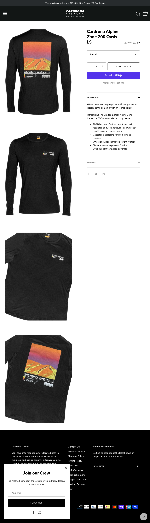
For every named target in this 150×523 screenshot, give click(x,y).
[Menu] (5, 13)
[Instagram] (39, 512)
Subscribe (36, 503)
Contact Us (74, 446)
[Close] (66, 468)
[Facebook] (33, 512)
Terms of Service (76, 451)
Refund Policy (75, 460)
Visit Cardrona (75, 470)
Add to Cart (123, 66)
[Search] (138, 14)
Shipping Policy (76, 456)
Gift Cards (73, 465)
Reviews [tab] (91, 162)
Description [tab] (93, 97)
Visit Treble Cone (76, 474)
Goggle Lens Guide (77, 479)
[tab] (113, 129)
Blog (70, 488)
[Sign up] (136, 465)
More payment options (113, 82)
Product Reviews (76, 484)
